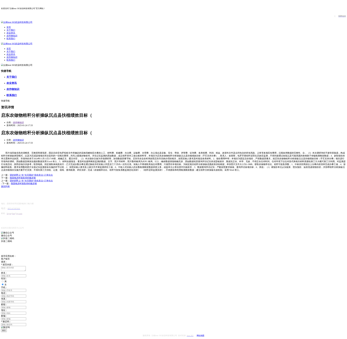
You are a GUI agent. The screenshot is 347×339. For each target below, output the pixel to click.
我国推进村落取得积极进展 (23, 178)
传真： (4, 299)
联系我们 (11, 38)
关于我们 (11, 30)
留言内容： (7, 264)
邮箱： (4, 304)
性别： (4, 278)
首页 (9, 27)
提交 (4, 330)
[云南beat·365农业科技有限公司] (16, 22)
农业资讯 (11, 33)
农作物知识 (12, 36)
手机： (4, 287)
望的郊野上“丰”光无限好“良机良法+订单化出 (31, 175)
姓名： (4, 273)
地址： (4, 310)
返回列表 (5, 186)
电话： (4, 293)
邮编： (4, 316)
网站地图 (200, 336)
